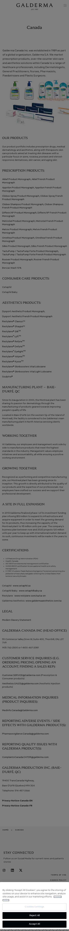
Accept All (34, 924)
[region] (34, 905)
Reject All (34, 915)
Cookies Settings (34, 907)
